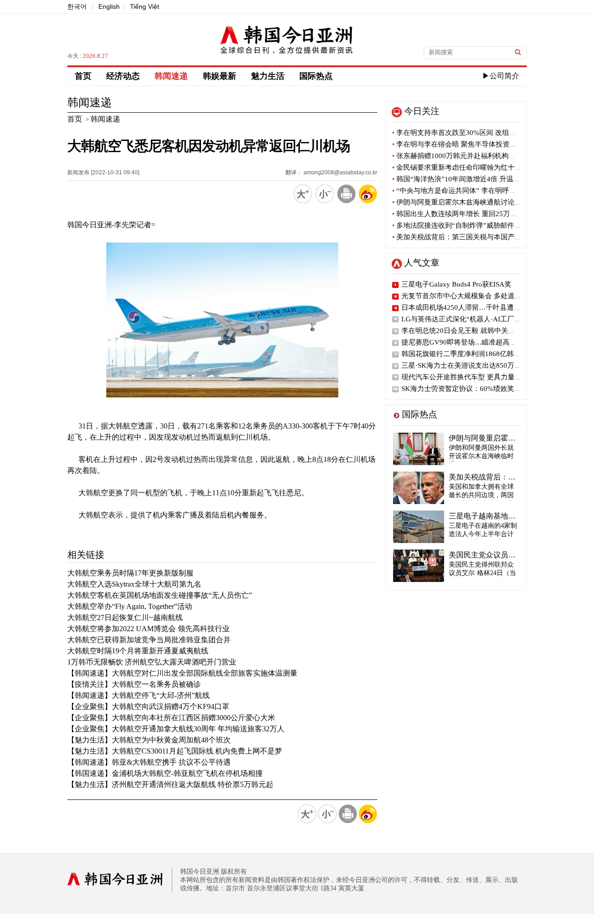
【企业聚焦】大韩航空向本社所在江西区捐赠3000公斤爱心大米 (171, 718)
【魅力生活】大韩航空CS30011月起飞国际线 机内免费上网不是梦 (174, 751)
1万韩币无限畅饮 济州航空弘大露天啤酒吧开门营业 (151, 662)
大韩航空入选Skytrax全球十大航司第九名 (134, 584)
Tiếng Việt (144, 6)
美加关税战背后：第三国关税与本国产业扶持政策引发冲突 (484, 237)
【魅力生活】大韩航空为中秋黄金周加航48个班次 (149, 740)
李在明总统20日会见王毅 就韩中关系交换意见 (472, 330)
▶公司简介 (500, 76)
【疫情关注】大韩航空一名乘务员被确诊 (134, 684)
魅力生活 (267, 76)
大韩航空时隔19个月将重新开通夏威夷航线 (137, 651)
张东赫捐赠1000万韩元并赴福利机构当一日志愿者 (471, 156)
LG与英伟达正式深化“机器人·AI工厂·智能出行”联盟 (481, 319)
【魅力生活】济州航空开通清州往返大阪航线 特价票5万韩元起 (170, 784)
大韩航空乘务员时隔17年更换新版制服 (130, 573)
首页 (83, 76)
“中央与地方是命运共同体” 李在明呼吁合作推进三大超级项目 (489, 190)
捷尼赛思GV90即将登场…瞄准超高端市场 (465, 342)
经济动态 (123, 76)
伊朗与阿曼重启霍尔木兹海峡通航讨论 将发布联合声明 (478, 202)
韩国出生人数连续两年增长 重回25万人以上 (461, 213)
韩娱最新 (219, 76)
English (109, 6)
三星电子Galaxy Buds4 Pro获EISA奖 (456, 284)
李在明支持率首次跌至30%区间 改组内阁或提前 (468, 132)
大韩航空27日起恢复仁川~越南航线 (125, 617)
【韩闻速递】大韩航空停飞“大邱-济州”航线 (138, 695)
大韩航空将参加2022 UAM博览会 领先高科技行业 (148, 629)
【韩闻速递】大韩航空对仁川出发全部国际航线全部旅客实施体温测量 (182, 673)
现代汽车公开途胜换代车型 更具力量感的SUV (471, 377)
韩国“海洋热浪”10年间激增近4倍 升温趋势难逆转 (470, 179)
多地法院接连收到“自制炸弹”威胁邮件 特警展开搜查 (475, 225)
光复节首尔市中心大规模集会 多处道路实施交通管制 (482, 296)
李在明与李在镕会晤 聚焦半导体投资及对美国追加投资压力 (485, 144)
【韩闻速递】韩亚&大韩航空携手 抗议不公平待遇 (149, 762)
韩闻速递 (171, 76)
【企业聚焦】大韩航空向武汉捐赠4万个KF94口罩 (148, 706)
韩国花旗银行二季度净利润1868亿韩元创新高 (471, 354)
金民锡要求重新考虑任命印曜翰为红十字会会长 (467, 167)
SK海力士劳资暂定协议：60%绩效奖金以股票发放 (478, 388)
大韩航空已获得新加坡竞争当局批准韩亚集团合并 (149, 640)
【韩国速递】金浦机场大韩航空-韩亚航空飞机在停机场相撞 (165, 773)
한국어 (77, 6)
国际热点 (316, 76)
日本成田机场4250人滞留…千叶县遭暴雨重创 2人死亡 (484, 307)
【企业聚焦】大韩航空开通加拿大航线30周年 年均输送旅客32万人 (175, 729)
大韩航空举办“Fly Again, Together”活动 (129, 606)
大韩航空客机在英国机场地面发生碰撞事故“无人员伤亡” (159, 595)
